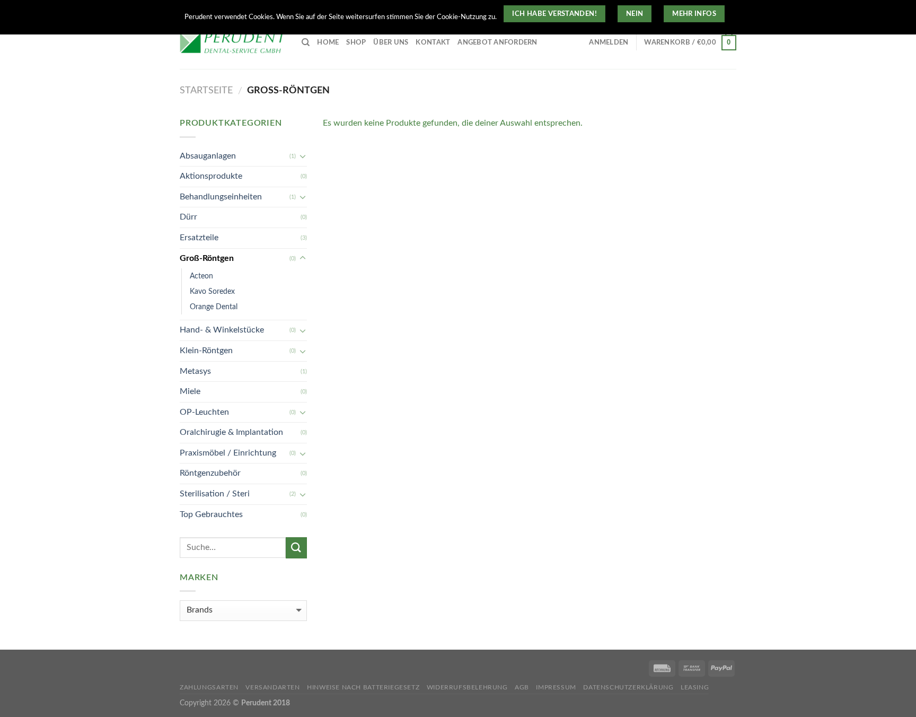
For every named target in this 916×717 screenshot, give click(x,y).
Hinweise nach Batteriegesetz (363, 687)
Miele (190, 391)
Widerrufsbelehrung (467, 687)
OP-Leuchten (204, 412)
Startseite (206, 90)
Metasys (195, 371)
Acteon (201, 276)
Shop (356, 42)
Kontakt (433, 42)
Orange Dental (213, 307)
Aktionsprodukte (211, 176)
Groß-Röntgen (207, 258)
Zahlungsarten (209, 687)
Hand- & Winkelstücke (222, 330)
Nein (635, 14)
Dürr (188, 217)
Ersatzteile (199, 237)
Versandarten (272, 687)
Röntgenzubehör (210, 473)
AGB (522, 687)
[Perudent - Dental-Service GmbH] (233, 43)
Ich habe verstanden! (554, 14)
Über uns (390, 42)
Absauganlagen (208, 156)
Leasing (695, 687)
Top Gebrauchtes (211, 514)
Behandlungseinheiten (221, 197)
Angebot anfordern (497, 42)
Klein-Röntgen (206, 350)
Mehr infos (694, 14)
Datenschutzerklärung (628, 687)
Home (328, 42)
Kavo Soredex (212, 291)
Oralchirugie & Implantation (231, 432)
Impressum (556, 687)
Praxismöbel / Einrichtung (228, 453)
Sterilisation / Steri (215, 493)
